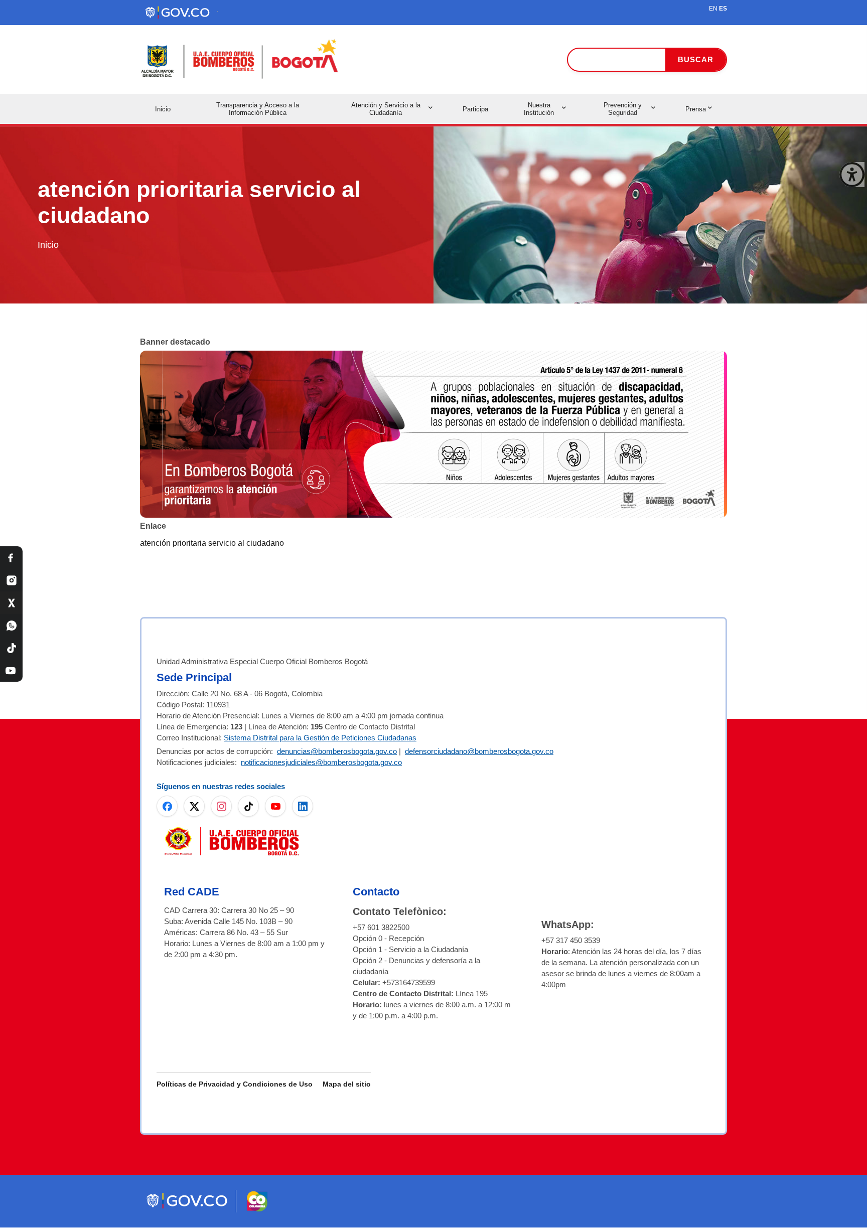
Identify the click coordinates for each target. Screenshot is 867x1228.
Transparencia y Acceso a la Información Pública (257, 108)
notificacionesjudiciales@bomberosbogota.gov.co (321, 762)
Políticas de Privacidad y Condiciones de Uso (235, 1084)
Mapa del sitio (347, 1084)
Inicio (163, 109)
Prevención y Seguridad (623, 108)
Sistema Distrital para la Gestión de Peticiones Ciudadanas (320, 737)
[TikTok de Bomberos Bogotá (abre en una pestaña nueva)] (248, 806)
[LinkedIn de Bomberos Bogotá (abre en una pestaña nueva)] (302, 806)
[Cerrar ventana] (851, 174)
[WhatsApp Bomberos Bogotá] (11, 625)
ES (723, 8)
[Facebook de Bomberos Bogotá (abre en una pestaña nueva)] (167, 806)
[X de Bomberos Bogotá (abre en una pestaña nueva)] (194, 806)
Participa (475, 109)
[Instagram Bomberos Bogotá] (11, 580)
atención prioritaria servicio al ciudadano (212, 543)
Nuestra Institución (539, 108)
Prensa (695, 109)
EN (713, 8)
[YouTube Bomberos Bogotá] (11, 670)
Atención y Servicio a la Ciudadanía (385, 108)
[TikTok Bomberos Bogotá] (11, 648)
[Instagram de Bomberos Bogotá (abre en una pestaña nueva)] (221, 806)
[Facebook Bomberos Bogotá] (11, 557)
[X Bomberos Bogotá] (11, 602)
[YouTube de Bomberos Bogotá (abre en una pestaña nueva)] (275, 806)
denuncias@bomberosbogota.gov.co (337, 751)
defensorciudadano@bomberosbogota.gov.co (479, 751)
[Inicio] (240, 59)
